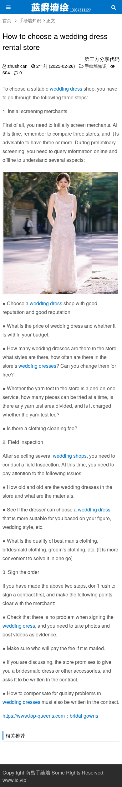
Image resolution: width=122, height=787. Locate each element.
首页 (7, 20)
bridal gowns (84, 715)
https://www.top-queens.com (34, 715)
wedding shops (70, 455)
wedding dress (66, 88)
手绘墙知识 (30, 20)
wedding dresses (37, 365)
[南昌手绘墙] (61, 10)
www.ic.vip (14, 780)
